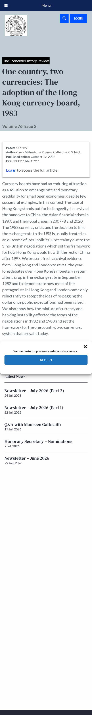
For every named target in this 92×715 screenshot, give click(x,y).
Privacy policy (54, 368)
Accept (46, 360)
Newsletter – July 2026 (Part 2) (34, 391)
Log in (11, 170)
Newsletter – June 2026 (26, 458)
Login (78, 18)
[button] (85, 346)
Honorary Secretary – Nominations (38, 441)
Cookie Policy (36, 368)
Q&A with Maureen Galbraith (32, 424)
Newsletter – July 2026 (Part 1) (33, 407)
